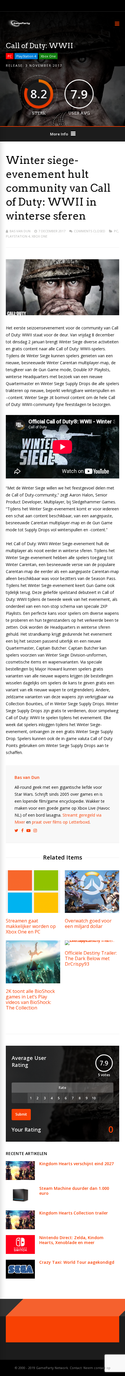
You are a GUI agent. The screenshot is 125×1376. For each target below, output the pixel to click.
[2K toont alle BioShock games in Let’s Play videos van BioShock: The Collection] (33, 982)
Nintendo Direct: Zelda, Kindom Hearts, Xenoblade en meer (71, 1240)
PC (10, 56)
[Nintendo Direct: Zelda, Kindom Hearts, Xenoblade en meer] (20, 1252)
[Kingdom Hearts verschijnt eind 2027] (20, 1178)
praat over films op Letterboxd (61, 822)
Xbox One (48, 56)
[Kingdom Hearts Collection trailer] (20, 1227)
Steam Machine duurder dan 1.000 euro (74, 1190)
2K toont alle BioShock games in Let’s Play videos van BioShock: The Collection (30, 999)
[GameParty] (18, 26)
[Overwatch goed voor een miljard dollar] (92, 911)
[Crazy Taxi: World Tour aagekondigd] (20, 1277)
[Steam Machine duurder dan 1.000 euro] (20, 1203)
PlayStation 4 (26, 56)
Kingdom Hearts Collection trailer (73, 1213)
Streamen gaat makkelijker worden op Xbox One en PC (31, 926)
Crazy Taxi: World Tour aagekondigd (76, 1262)
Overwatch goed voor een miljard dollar (88, 923)
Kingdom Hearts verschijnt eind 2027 (76, 1163)
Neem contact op (96, 1368)
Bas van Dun (20, 231)
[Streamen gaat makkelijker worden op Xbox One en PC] (33, 911)
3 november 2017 (44, 65)
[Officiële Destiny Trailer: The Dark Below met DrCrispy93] (92, 940)
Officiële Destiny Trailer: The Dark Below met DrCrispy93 (91, 958)
